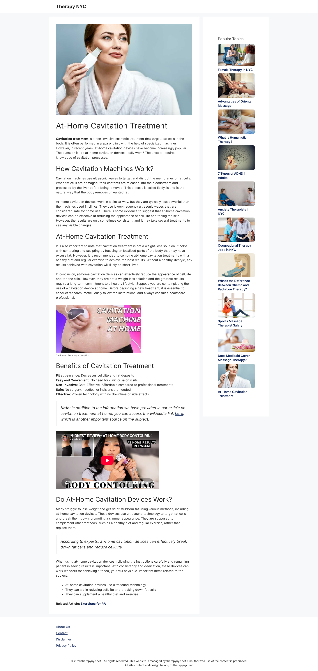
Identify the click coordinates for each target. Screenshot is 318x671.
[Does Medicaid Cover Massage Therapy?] (236, 340)
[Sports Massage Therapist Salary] (236, 305)
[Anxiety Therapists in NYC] (236, 193)
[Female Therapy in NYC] (236, 55)
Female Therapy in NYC (235, 70)
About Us (63, 627)
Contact (62, 633)
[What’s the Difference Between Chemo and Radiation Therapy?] (236, 265)
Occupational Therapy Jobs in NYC (234, 248)
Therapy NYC (71, 6)
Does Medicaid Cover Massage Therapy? (234, 358)
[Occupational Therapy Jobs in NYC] (236, 230)
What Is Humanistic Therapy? (232, 140)
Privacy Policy (66, 645)
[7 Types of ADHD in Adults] (236, 157)
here (179, 413)
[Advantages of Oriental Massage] (236, 85)
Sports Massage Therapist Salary (230, 323)
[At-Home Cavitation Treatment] (236, 376)
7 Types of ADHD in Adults (232, 176)
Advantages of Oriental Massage (235, 103)
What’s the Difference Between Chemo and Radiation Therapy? (234, 285)
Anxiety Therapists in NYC (233, 212)
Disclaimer (63, 639)
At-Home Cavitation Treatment (232, 394)
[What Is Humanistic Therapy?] (236, 122)
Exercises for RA (93, 603)
